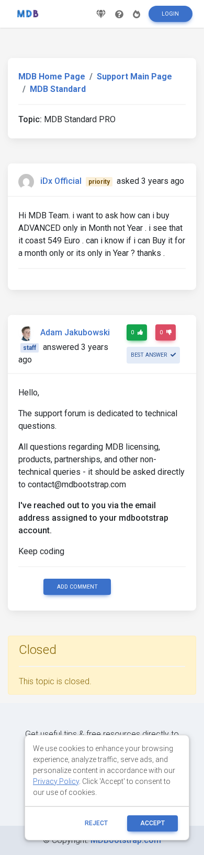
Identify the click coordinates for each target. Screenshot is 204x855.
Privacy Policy (56, 781)
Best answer (149, 355)
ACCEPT (152, 823)
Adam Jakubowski (75, 332)
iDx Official (61, 181)
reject (96, 823)
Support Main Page (134, 76)
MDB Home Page (51, 76)
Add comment (77, 586)
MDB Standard (58, 89)
